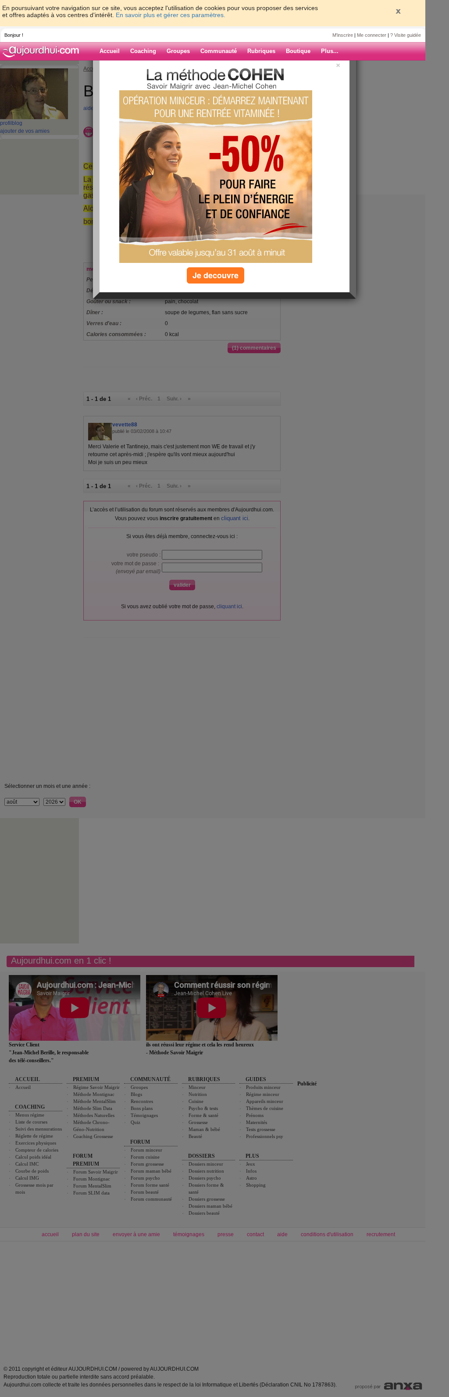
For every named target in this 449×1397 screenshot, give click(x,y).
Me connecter (371, 35)
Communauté (218, 51)
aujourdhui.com (43, 51)
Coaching (143, 51)
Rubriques (261, 51)
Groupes (178, 51)
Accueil (110, 51)
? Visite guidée (405, 35)
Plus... (330, 51)
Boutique (298, 51)
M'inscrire (342, 35)
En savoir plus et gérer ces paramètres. (170, 14)
